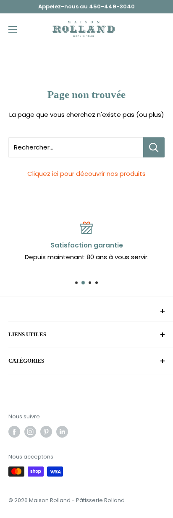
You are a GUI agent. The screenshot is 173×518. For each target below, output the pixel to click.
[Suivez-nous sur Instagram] (30, 432)
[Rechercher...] (154, 147)
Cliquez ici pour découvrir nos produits (86, 173)
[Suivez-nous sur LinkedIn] (62, 432)
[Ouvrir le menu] (12, 29)
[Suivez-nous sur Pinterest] (46, 432)
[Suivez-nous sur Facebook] (14, 432)
